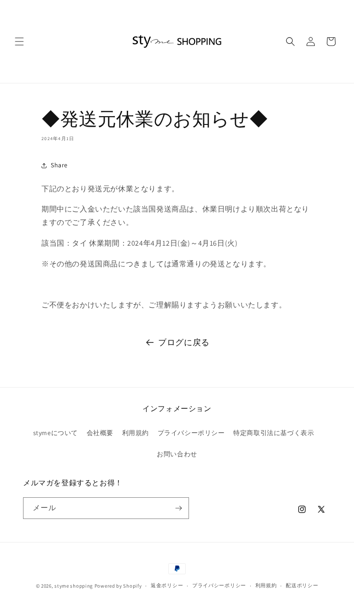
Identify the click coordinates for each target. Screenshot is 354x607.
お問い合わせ (177, 454)
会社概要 (100, 433)
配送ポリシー (302, 585)
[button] (19, 41)
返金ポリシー (167, 585)
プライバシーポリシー (191, 433)
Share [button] (59, 165)
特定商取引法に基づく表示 (273, 433)
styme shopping (73, 586)
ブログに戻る (184, 342)
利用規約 (135, 433)
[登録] (178, 508)
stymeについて (55, 433)
